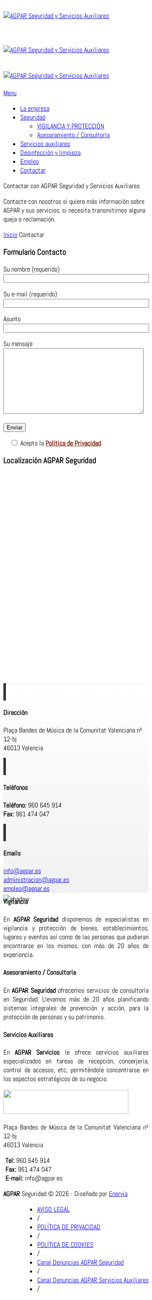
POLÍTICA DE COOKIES (65, 1244)
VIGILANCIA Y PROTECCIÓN (70, 126)
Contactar (33, 170)
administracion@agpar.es (36, 879)
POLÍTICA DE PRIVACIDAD (68, 1227)
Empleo (29, 161)
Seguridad (32, 117)
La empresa (34, 108)
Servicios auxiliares (45, 143)
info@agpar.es (22, 870)
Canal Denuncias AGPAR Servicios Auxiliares (93, 1280)
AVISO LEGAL (53, 1209)
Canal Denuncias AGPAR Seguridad (80, 1262)
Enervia (118, 1193)
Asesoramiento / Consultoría (73, 135)
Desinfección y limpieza (50, 152)
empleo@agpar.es (26, 888)
